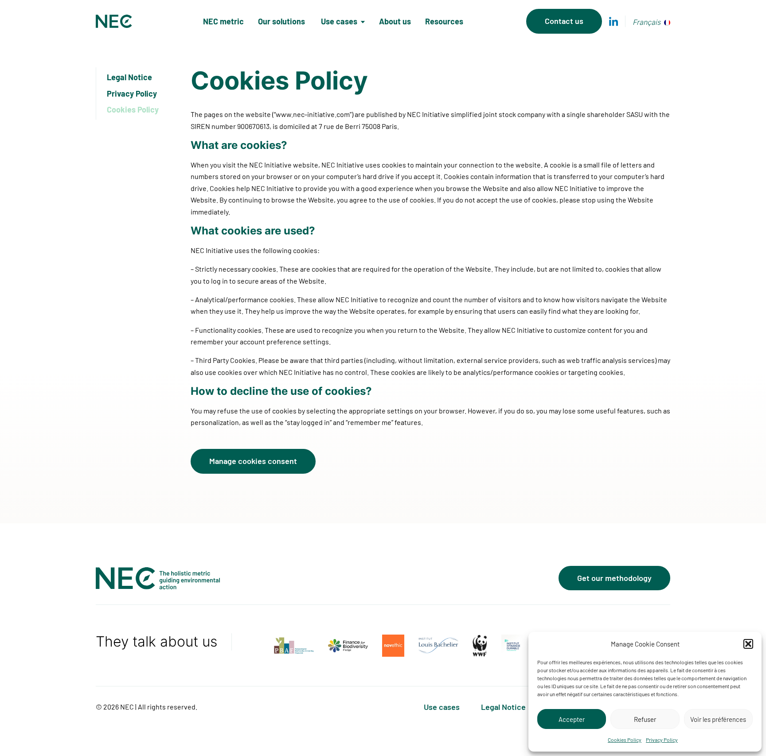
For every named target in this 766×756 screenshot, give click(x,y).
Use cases (339, 21)
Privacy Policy (662, 740)
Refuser (645, 719)
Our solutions (282, 21)
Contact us (564, 21)
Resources (444, 21)
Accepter (572, 719)
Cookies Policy (624, 740)
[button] (748, 643)
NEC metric (223, 21)
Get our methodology (614, 578)
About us (395, 21)
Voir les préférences (718, 719)
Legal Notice (129, 77)
